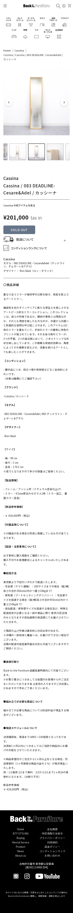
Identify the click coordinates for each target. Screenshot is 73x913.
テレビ (48, 30)
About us (20, 855)
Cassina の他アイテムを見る (19, 205)
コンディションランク (52, 851)
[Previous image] (9, 102)
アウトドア (65, 18)
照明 (25, 29)
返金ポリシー (52, 846)
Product (20, 846)
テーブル (31, 19)
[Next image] (64, 102)
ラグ (36, 29)
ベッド (14, 29)
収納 (53, 19)
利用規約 (52, 842)
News (20, 851)
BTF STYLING (21, 833)
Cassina (19, 50)
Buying (20, 838)
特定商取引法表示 (52, 833)
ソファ (8, 19)
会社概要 (52, 829)
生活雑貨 (59, 29)
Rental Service (20, 842)
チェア (19, 19)
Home (7, 50)
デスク (42, 18)
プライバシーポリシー (52, 838)
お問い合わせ (52, 855)
